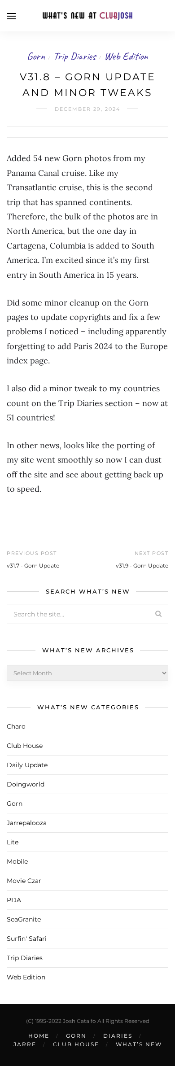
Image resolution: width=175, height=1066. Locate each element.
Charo (16, 726)
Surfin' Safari (27, 939)
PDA (14, 900)
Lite (12, 842)
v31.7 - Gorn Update (33, 565)
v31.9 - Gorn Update (142, 565)
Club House (25, 746)
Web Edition (126, 56)
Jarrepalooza (27, 823)
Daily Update (27, 765)
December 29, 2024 (87, 109)
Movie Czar (24, 881)
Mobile (17, 861)
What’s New (139, 1044)
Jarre (24, 1044)
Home (38, 1035)
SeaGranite (24, 919)
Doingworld (25, 784)
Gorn (36, 56)
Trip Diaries (74, 56)
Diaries (117, 1035)
